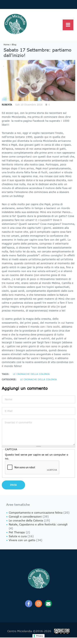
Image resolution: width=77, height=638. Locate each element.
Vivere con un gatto (22, 540)
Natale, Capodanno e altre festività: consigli (38, 524)
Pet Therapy (17, 532)
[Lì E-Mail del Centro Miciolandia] (48, 603)
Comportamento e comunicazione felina (35, 512)
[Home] (15, 24)
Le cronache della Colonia (38, 379)
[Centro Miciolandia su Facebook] (28, 603)
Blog (14, 44)
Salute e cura (18, 536)
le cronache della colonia (31, 374)
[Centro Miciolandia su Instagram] (38, 603)
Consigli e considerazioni (25, 516)
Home (6, 44)
